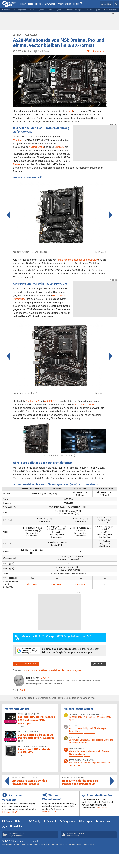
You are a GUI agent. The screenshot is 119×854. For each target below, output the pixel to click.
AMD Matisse (40, 670)
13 (21, 741)
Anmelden (106, 4)
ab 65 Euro (56, 584)
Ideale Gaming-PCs (75, 10)
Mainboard (18, 140)
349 (22, 726)
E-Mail (43, 678)
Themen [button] (39, 4)
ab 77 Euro (32, 584)
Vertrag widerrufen (42, 844)
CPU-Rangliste (111, 10)
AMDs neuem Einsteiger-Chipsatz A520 (77, 260)
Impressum (7, 844)
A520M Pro (32, 401)
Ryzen (78, 670)
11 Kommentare (27, 663)
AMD (28, 670)
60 (21, 755)
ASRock (33, 147)
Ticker (23, 4)
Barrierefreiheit (75, 844)
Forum (76, 4)
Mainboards (31, 35)
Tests (30, 4)
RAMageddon (21, 10)
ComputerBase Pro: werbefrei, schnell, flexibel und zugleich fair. (56, 698)
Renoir (16, 164)
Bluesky (36, 821)
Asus (41, 147)
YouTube (17, 826)
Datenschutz (88, 844)
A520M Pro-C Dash (84, 404)
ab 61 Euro (80, 584)
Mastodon (104, 821)
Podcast (7, 10)
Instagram (87, 821)
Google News (69, 821)
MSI (71, 111)
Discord (22, 821)
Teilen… (100, 663)
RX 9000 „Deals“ (56, 10)
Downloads (50, 4)
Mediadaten (27, 844)
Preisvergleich (64, 4)
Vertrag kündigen (59, 844)
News (20, 35)
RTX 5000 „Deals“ (38, 10)
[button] (116, 4)
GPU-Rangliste (94, 10)
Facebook (51, 821)
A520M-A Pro (51, 401)
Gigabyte (59, 147)
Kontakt (17, 844)
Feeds (9, 821)
